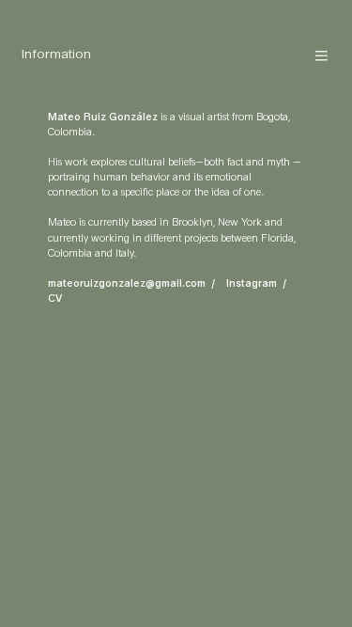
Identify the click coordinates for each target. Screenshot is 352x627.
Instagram (251, 283)
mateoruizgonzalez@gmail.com (127, 283)
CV (55, 298)
